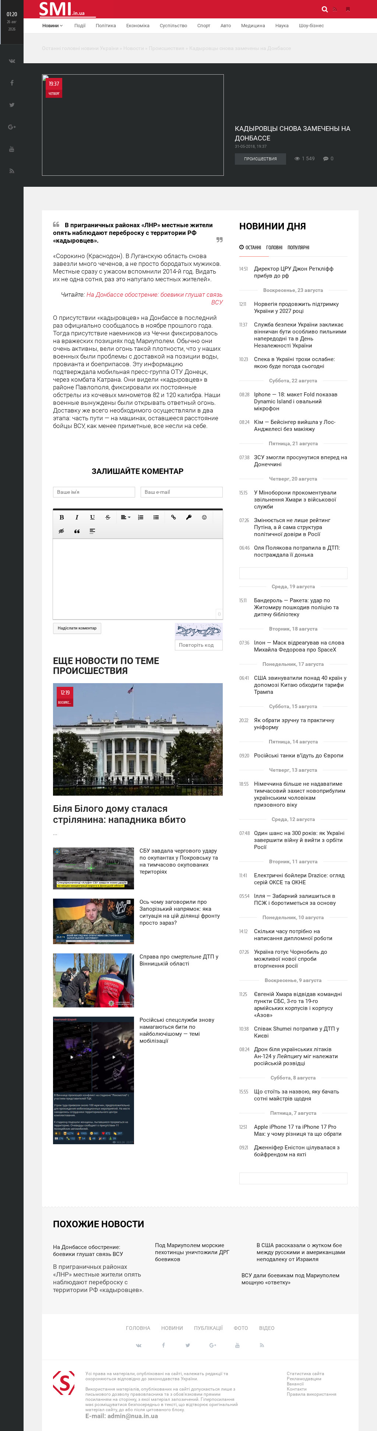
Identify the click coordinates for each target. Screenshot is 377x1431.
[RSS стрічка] (334, 9)
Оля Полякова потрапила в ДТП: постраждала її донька (297, 551)
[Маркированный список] (156, 517)
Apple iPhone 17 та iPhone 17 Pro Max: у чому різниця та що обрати (298, 1130)
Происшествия (260, 159)
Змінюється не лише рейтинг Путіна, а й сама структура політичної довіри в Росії (292, 527)
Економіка (137, 25)
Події (79, 25)
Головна (138, 1328)
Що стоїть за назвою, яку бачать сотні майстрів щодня (296, 1095)
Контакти (297, 1389)
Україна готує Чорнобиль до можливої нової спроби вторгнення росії (290, 959)
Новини (51, 25)
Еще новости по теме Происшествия (106, 666)
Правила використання (312, 1394)
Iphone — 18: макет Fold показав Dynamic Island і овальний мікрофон (296, 401)
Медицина (253, 25)
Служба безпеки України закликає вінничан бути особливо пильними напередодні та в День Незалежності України (300, 335)
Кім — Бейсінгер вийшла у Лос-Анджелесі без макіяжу (294, 425)
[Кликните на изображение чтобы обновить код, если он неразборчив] (199, 631)
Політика (106, 25)
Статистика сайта (305, 1373)
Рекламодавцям (304, 1378)
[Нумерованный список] (141, 517)
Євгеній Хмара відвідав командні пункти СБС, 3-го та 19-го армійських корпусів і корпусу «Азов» (298, 1004)
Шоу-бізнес (311, 25)
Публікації (208, 1328)
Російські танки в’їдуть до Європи (298, 755)
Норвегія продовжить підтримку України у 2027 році (296, 307)
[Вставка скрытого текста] (61, 531)
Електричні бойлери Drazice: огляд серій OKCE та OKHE (299, 879)
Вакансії (295, 1384)
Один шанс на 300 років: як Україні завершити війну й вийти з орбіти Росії (299, 840)
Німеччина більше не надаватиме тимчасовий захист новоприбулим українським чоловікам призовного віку (299, 794)
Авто (226, 25)
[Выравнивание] (125, 517)
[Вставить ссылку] (173, 517)
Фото (241, 1328)
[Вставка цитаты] (77, 531)
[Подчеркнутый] (92, 517)
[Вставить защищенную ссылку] (189, 517)
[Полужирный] (61, 517)
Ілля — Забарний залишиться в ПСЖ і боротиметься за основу (295, 899)
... (119, 762)
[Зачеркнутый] (108, 517)
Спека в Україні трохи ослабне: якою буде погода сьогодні (294, 363)
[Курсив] (77, 517)
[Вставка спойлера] (92, 531)
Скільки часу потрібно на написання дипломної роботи (293, 935)
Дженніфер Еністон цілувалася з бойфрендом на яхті (297, 1151)
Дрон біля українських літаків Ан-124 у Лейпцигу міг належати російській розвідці (296, 1056)
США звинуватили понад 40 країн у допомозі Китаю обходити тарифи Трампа (300, 685)
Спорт (203, 25)
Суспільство (173, 25)
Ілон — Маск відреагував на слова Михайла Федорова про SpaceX (299, 646)
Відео (267, 1328)
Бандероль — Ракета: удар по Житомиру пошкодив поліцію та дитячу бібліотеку (296, 607)
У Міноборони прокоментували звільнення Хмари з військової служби (295, 499)
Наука (282, 25)
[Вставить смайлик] (204, 517)
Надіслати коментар (77, 628)
